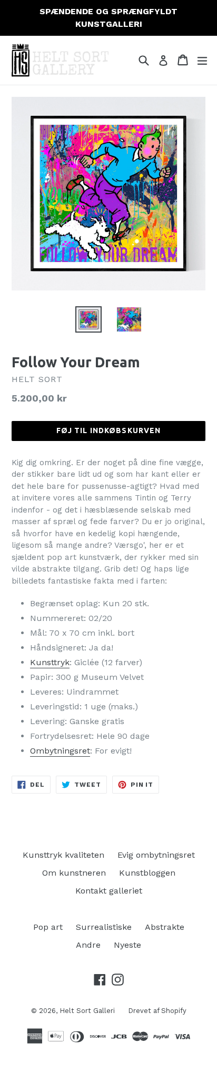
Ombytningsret (60, 751)
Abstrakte (164, 927)
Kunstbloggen (147, 873)
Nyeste (127, 945)
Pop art (48, 927)
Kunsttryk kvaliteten (63, 855)
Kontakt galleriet (108, 891)
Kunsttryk (50, 662)
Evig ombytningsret (156, 855)
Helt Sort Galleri (87, 1011)
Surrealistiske (104, 927)
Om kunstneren (74, 873)
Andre (88, 945)
